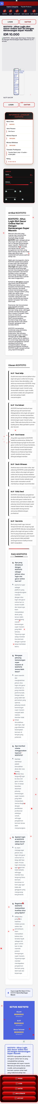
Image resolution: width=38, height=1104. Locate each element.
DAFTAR (28, 22)
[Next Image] (34, 54)
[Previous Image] (3, 54)
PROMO (20, 1078)
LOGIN (10, 22)
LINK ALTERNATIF (20, 1093)
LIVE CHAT (20, 1098)
